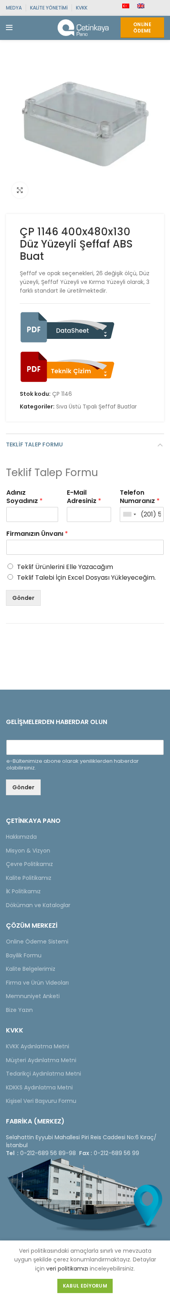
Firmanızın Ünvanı (37, 534)
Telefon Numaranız (140, 497)
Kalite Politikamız (28, 878)
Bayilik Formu (24, 955)
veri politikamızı (67, 1269)
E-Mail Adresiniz (84, 497)
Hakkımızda (21, 837)
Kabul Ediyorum (85, 1285)
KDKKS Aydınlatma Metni (39, 1087)
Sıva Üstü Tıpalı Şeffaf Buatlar (96, 406)
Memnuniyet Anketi (33, 996)
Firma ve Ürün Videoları (37, 983)
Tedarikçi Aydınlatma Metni (43, 1074)
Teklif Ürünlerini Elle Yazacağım (65, 566)
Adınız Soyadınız (24, 497)
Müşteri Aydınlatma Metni (41, 1060)
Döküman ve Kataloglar (38, 905)
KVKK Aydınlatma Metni (37, 1046)
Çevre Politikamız (29, 864)
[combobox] (129, 514)
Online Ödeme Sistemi (37, 941)
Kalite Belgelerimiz (30, 969)
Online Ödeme (142, 27)
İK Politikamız (23, 891)
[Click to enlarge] (20, 190)
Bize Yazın (19, 1010)
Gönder (23, 598)
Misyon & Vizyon (28, 851)
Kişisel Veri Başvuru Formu (41, 1101)
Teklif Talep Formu (34, 444)
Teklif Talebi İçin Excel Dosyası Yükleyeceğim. (86, 577)
